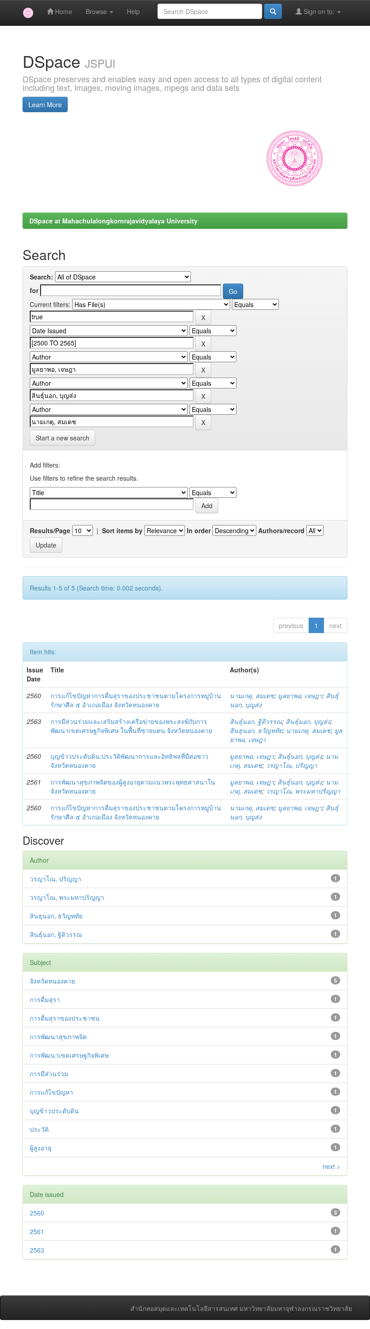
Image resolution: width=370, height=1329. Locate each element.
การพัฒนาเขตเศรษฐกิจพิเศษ (69, 1054)
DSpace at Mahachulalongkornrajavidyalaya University (113, 220)
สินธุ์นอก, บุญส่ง (308, 721)
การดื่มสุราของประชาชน (65, 1017)
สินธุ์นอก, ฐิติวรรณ (256, 721)
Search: (41, 276)
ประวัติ (39, 1129)
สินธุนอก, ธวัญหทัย (256, 730)
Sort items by (122, 530)
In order (199, 530)
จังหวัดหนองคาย (52, 980)
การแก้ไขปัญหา (51, 1092)
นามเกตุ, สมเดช (252, 695)
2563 (37, 1249)
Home (62, 11)
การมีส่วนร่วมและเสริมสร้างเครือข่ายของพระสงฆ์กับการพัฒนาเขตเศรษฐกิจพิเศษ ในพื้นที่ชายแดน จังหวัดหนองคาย (131, 726)
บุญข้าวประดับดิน (54, 1110)
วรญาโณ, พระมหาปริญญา (303, 790)
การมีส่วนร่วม (49, 1073)
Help (133, 11)
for (34, 290)
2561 (37, 1231)
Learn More (45, 104)
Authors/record (281, 530)
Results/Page (50, 530)
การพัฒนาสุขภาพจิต (58, 1036)
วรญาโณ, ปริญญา (291, 765)
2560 (37, 1212)
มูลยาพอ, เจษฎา (300, 695)
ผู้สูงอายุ (40, 1147)
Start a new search (62, 437)
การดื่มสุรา (45, 999)
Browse (97, 11)
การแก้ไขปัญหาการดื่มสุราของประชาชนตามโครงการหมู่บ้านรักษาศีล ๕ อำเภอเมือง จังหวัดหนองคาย (136, 700)
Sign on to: (319, 11)
